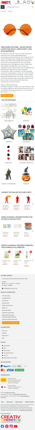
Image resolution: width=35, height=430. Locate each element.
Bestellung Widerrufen (10, 323)
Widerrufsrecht (29, 402)
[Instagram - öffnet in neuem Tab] (11, 426)
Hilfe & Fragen (6, 296)
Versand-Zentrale (9, 353)
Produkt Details (7, 95)
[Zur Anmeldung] (24, 2)
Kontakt (4, 333)
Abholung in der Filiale (10, 358)
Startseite (4, 11)
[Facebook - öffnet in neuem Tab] (2, 426)
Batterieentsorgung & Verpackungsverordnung (9, 316)
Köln (5, 348)
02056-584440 (12, 92)
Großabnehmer (6, 298)
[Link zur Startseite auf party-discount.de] (6, 2)
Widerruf (4, 308)
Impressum (5, 335)
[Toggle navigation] (3, 7)
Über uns (4, 330)
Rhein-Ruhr (7, 350)
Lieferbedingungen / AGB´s (26, 410)
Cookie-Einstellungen (8, 312)
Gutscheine (5, 300)
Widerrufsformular (7, 305)
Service (6, 355)
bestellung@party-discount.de (19, 394)
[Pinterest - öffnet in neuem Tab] (6, 426)
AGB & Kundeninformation (9, 319)
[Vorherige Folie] (2, 203)
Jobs (3, 338)
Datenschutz (5, 303)
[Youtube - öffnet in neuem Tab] (15, 426)
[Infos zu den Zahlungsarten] (17, 368)
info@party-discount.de (10, 288)
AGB (2, 402)
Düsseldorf (7, 345)
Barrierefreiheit (6, 310)
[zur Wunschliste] (28, 2)
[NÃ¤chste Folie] (32, 203)
